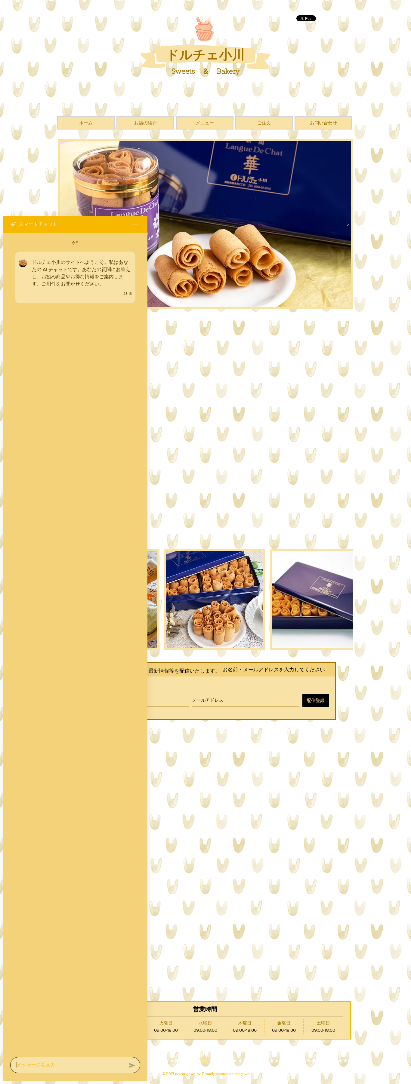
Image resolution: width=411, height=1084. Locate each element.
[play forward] (345, 599)
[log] (75, 643)
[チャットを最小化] (135, 224)
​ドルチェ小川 (205, 54)
